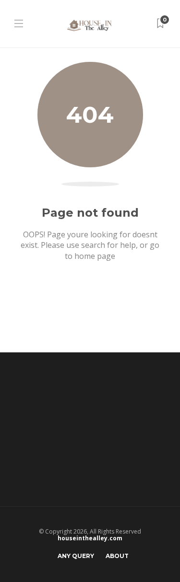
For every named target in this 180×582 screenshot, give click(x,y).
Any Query (76, 555)
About (117, 555)
